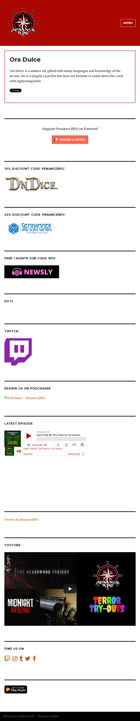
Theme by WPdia (48, 716)
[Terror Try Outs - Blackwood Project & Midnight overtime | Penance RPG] (70, 589)
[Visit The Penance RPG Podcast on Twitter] (27, 659)
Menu (128, 23)
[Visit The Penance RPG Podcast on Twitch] (7, 659)
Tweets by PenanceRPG (21, 519)
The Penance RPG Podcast (18, 716)
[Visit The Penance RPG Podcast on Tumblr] (21, 659)
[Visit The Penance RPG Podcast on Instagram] (14, 659)
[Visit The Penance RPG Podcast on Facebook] (34, 659)
